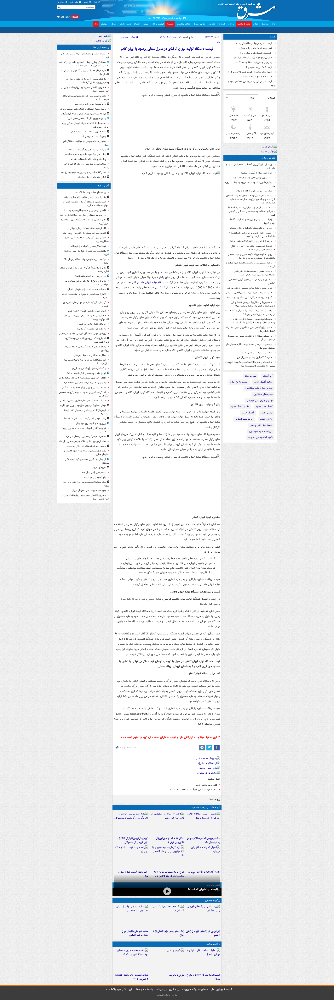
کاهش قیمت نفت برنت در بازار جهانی (88, 228)
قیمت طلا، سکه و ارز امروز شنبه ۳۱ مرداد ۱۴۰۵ (249, 72)
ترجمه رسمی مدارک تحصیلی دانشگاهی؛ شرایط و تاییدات (250, 264)
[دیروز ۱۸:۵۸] (167, 857)
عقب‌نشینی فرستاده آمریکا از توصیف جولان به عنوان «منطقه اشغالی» (85, 203)
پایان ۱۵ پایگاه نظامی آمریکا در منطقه (88, 159)
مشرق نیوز (248, 9)
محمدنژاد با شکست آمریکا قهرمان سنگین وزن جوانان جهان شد (85, 125)
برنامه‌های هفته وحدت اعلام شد (90, 192)
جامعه (146, 24)
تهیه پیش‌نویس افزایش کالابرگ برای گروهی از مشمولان (133, 840)
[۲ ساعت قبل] (203, 823)
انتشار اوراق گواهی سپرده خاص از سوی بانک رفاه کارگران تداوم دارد (250, 329)
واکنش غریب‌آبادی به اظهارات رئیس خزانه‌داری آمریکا (85, 253)
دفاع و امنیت (199, 24)
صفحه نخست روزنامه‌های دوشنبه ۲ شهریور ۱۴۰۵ (131, 977)
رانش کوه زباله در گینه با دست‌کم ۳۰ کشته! (85, 418)
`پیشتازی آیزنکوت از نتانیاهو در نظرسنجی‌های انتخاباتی (86, 304)
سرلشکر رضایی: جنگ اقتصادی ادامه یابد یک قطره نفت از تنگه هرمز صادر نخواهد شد (84, 64)
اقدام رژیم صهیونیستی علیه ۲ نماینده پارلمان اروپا (82, 378)
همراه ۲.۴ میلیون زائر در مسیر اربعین (254, 357)
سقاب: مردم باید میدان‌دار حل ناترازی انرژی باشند (86, 165)
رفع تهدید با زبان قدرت (95, 477)
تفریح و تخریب (176, 975)
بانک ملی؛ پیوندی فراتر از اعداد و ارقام (254, 191)
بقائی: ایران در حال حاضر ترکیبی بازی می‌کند (85, 197)
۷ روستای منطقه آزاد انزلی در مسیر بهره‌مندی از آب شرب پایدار (251, 337)
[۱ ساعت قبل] (203, 916)
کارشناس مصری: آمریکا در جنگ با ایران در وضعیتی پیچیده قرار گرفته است (87, 81)
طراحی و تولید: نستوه (167, 995)
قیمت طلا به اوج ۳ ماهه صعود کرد (255, 77)
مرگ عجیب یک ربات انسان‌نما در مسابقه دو (85, 154)
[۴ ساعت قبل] (167, 823)
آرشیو (86, 2)
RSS (96, 2)
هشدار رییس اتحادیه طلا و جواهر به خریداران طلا (203, 840)
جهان (255, 24)
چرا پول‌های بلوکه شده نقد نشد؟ (90, 276)
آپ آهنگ (268, 376)
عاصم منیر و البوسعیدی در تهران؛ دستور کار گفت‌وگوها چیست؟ (86, 317)
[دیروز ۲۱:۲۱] (167, 891)
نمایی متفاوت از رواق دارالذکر (92, 177)
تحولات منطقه (243, 24)
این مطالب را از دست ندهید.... (204, 807)
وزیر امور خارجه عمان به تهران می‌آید (88, 490)
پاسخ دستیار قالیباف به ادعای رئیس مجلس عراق (83, 109)
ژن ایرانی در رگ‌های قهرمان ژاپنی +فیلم (203, 933)
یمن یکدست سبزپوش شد (93, 136)
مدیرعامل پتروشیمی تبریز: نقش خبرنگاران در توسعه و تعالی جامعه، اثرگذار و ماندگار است (252, 321)
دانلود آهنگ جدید (263, 382)
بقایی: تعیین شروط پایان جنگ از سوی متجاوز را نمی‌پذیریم (85, 221)
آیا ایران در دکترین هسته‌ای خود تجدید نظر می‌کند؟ (87, 461)
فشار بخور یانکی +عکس (206, 785)
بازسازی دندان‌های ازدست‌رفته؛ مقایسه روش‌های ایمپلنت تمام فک (250, 346)
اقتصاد (137, 24)
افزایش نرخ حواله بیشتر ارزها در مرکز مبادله (251, 57)
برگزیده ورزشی (212, 900)
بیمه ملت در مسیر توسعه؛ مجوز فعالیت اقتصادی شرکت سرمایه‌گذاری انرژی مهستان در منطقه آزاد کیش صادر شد (250, 199)
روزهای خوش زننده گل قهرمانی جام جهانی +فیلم (82, 333)
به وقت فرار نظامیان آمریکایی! (91, 329)
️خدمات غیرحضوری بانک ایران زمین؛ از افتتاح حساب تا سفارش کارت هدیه (253, 247)
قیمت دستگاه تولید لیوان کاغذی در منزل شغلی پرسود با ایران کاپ (167, 49)
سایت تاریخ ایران (239, 382)
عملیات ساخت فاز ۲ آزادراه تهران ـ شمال (203, 977)
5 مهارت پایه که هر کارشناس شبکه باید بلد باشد (249, 297)
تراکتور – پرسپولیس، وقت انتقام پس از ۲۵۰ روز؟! (86, 261)
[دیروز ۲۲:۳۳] (131, 823)
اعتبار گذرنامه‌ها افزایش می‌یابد (204, 872)
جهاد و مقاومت (184, 24)
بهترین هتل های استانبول (259, 388)
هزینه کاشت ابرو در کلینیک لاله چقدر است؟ (251, 241)
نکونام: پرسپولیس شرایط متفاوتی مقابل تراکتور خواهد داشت (85, 97)
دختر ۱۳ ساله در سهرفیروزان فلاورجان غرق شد (170, 840)
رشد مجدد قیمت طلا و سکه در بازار (255, 53)
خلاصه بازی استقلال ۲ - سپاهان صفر (88, 132)
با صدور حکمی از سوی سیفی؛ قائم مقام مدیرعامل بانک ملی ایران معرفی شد (254, 273)
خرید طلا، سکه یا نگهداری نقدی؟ (256, 173)
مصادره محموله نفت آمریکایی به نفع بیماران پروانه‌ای (87, 348)
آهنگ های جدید (264, 407)
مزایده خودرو (266, 419)
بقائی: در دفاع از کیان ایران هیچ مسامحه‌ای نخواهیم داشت (87, 282)
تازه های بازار (268, 158)
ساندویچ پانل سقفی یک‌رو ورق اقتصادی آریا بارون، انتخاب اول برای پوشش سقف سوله (253, 304)
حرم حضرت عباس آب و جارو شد (90, 104)
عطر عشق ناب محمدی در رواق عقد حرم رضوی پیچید (85, 484)
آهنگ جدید (248, 413)
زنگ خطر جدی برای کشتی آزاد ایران (168, 933)
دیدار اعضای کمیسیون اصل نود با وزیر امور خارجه (83, 405)
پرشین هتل (267, 413)
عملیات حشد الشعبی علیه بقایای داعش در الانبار (83, 400)
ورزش (231, 24)
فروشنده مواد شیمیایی (261, 431)
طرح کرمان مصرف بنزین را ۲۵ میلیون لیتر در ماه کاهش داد (84, 72)
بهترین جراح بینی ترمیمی (259, 400)
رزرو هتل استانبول (263, 394)
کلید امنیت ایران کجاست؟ (203, 889)
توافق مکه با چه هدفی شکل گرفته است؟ (86, 373)
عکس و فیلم (125, 24)
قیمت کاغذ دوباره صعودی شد (258, 67)
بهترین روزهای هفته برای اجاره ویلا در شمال (251, 228)
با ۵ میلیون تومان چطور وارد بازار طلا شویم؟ (252, 178)
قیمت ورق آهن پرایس (261, 425)
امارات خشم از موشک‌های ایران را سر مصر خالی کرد (84, 55)
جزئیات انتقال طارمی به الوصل (92, 324)
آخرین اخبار (103, 186)
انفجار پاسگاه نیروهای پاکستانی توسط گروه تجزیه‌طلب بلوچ (87, 340)
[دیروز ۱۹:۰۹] (203, 857)
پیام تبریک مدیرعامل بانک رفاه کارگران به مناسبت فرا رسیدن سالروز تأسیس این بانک (250, 312)
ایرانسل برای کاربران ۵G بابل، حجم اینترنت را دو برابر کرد (250, 166)
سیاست (265, 24)
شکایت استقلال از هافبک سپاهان (90, 355)
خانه (274, 24)
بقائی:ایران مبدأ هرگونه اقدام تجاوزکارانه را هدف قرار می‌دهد (84, 269)
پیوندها (104, 24)
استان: (271, 98)
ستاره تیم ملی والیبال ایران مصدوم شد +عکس (135, 933)
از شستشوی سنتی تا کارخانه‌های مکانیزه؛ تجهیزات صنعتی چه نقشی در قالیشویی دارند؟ (250, 364)
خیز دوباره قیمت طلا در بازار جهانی (255, 48)
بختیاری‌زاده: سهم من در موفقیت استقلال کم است (86, 143)
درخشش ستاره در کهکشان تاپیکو (256, 353)
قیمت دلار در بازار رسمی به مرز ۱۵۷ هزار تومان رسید (251, 83)
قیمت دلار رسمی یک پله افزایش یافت (254, 43)
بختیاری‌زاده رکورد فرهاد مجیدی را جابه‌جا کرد (85, 382)
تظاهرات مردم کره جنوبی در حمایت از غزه (86, 436)
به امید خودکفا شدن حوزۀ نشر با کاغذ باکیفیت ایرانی (192, 790)
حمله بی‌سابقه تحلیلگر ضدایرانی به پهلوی (86, 446)
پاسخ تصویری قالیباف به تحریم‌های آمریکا (86, 118)
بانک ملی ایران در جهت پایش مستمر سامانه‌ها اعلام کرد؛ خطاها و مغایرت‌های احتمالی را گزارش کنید (251, 211)
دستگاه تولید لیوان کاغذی (151, 282)
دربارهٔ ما (61, 2)
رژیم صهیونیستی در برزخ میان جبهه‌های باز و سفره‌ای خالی (86, 452)
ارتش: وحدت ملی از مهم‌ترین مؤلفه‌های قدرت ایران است (85, 296)
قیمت (272, 37)
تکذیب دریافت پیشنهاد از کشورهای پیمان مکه (84, 233)
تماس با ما (74, 2)
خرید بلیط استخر (244, 419)
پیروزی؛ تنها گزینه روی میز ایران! (90, 423)
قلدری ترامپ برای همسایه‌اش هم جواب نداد (84, 210)
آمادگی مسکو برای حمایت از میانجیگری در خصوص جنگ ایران (84, 394)
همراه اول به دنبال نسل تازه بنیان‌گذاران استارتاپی (248, 293)
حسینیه (170, 24)
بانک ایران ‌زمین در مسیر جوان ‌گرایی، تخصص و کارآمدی (251, 281)
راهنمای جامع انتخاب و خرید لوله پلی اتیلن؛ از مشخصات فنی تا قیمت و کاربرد (252, 234)
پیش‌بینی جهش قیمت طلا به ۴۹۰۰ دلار (253, 62)
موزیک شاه (250, 376)
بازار (96, 24)
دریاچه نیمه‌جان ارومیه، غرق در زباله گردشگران (83, 114)
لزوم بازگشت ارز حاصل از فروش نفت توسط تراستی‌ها (86, 412)
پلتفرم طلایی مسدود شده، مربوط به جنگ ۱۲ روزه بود (250, 184)
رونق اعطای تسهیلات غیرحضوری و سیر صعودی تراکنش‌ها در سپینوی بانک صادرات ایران (251, 256)
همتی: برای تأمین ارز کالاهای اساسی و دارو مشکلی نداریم (87, 239)
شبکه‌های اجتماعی (217, 24)
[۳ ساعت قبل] (167, 960)
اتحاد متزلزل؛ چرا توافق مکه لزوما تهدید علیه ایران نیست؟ (86, 361)
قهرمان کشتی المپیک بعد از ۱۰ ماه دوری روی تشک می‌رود (86, 430)
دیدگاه (114, 24)
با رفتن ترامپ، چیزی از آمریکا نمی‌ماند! (87, 150)
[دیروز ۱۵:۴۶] (131, 857)
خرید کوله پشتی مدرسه (260, 437)
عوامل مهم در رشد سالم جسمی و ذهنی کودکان (249, 288)
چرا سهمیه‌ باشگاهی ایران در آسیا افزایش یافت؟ (83, 215)
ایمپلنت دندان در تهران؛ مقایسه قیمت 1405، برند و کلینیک (252, 221)
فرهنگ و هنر (158, 24)
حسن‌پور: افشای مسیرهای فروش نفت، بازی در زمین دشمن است (85, 89)
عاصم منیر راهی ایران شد (94, 472)
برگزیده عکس (213, 944)
